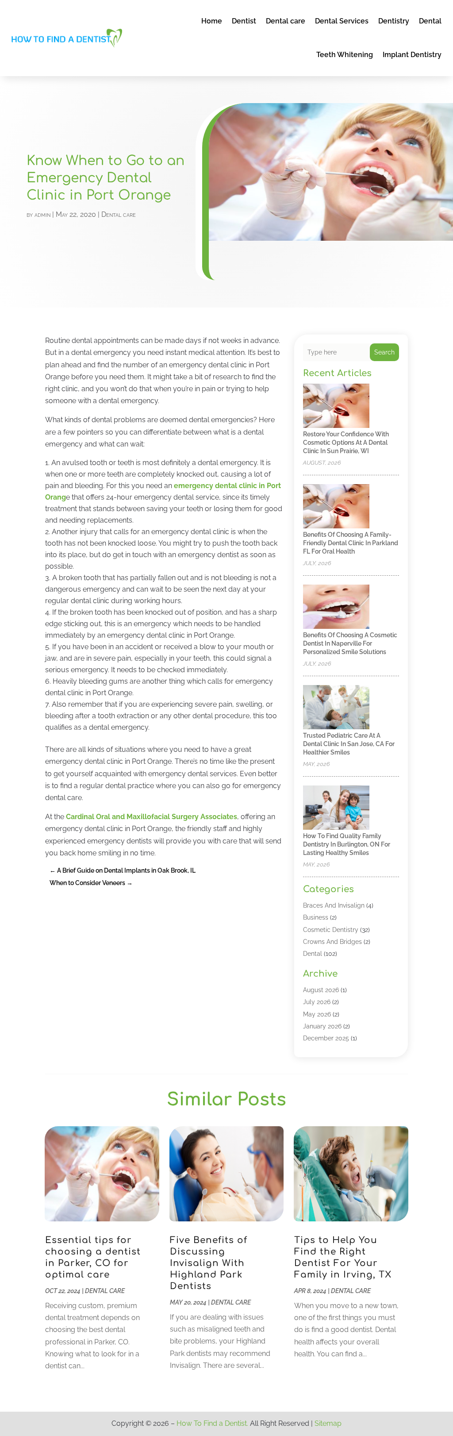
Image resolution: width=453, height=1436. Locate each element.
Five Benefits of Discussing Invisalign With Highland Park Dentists (208, 1263)
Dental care (285, 21)
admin (42, 214)
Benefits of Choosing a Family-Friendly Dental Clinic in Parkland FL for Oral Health (350, 543)
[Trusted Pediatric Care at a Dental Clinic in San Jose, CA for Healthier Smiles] (336, 708)
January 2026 (322, 1026)
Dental (430, 21)
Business (315, 917)
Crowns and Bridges (332, 941)
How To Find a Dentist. (212, 1423)
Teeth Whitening (344, 54)
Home (211, 21)
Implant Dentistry (412, 54)
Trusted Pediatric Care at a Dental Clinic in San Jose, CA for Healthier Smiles (349, 744)
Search (384, 352)
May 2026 (317, 1014)
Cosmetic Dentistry (330, 929)
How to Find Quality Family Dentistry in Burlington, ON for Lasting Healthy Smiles (346, 844)
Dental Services (342, 21)
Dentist (244, 21)
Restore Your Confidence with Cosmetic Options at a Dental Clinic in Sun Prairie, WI (346, 442)
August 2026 (321, 989)
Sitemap (328, 1423)
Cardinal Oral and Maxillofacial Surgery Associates (151, 816)
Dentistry (393, 21)
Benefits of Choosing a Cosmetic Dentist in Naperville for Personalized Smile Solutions (350, 643)
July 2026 (316, 1001)
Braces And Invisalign (334, 905)
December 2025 (326, 1038)
